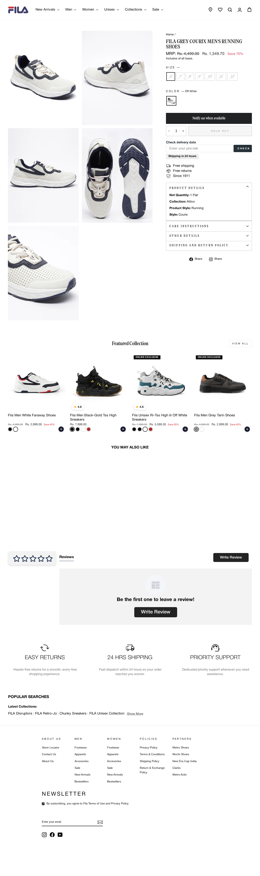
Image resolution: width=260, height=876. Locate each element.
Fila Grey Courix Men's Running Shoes (32, 518)
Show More (135, 713)
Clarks (176, 767)
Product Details (187, 188)
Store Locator (50, 747)
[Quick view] (60, 406)
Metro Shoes (180, 747)
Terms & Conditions (152, 754)
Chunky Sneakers (73, 713)
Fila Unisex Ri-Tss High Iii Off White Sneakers (159, 417)
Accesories (82, 761)
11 (221, 76)
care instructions (189, 226)
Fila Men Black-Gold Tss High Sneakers (93, 417)
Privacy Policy (148, 747)
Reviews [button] (66, 557)
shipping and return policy (199, 245)
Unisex (110, 9)
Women (88, 9)
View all (240, 344)
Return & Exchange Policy (152, 770)
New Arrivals (46, 9)
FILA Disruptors (20, 713)
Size (173, 67)
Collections (134, 9)
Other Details (184, 235)
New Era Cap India (184, 761)
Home (170, 34)
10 (210, 76)
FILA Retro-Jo (46, 713)
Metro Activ (179, 774)
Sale (156, 9)
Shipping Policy (149, 761)
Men (69, 9)
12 (232, 76)
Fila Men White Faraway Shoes (32, 415)
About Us (48, 761)
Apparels (80, 754)
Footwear (81, 747)
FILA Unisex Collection (106, 713)
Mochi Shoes (180, 754)
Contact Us (49, 754)
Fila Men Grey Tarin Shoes (214, 415)
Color (181, 91)
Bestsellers (82, 781)
